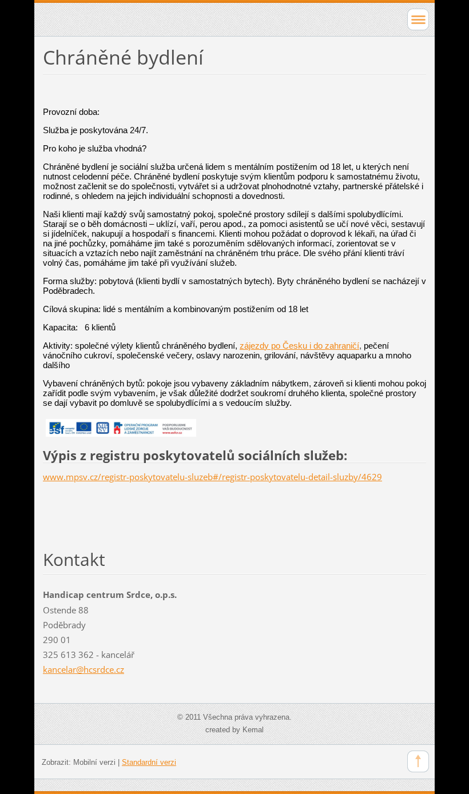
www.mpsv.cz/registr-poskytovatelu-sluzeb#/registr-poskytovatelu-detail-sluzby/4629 (212, 476)
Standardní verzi (149, 762)
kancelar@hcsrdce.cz (83, 669)
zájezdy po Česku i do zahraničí (299, 345)
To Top (418, 761)
